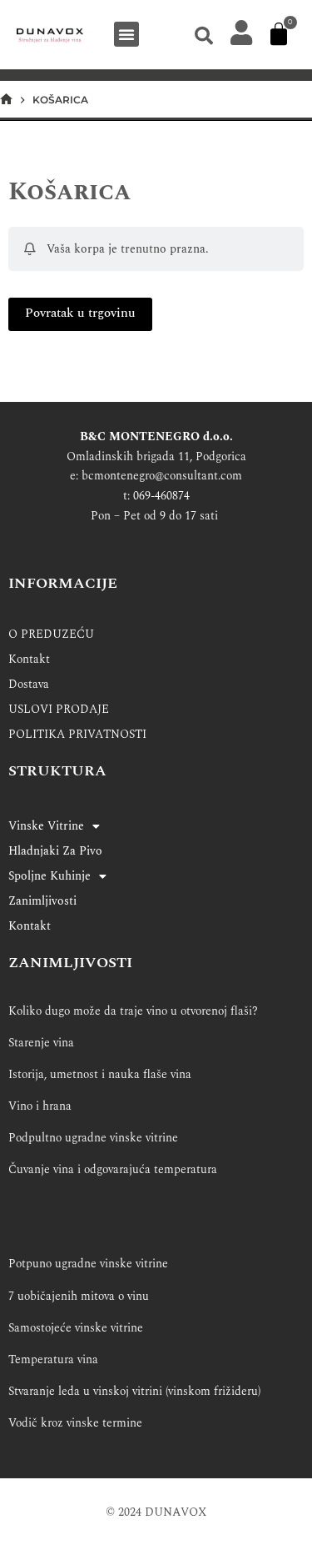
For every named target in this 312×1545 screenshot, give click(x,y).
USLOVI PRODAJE (58, 709)
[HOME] (6, 99)
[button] (126, 34)
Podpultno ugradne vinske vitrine (93, 1137)
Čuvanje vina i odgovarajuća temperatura (112, 1169)
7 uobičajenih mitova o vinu (78, 1296)
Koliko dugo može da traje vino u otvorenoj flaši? (133, 1011)
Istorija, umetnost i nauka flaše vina (99, 1074)
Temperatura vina (53, 1359)
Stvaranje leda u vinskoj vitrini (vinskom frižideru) (134, 1391)
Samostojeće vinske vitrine (75, 1328)
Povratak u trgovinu (80, 313)
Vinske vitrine (46, 826)
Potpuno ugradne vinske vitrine (88, 1263)
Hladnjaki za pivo (55, 851)
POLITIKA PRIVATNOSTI (77, 734)
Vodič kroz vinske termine (75, 1423)
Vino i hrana (40, 1106)
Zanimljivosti (42, 901)
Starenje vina (41, 1042)
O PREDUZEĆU (51, 634)
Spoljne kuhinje (49, 876)
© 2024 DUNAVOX (156, 1512)
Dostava (28, 684)
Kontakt (29, 659)
